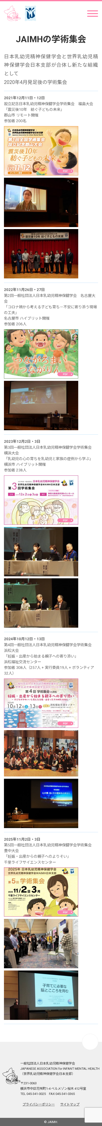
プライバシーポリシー (39, 1104)
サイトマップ (69, 1104)
